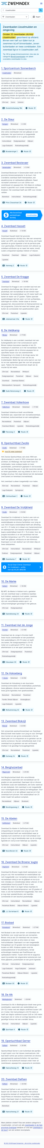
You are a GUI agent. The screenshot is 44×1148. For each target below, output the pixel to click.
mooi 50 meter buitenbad (13, 451)
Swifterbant (6, 823)
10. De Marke (8, 581)
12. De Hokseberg (11, 673)
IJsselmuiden (6, 73)
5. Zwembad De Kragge (15, 276)
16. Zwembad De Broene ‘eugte (19, 862)
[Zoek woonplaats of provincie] (41, 10)
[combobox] (20, 10)
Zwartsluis (5, 281)
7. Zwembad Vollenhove (15, 402)
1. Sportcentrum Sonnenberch (18, 68)
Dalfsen (4, 1045)
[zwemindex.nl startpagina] (15, 3)
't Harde (5, 678)
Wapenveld (6, 772)
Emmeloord (6, 927)
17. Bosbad (7, 922)
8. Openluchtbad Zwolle (15, 443)
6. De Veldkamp (10, 330)
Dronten (5, 630)
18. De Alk (7, 994)
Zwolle (4, 448)
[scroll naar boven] (40, 1142)
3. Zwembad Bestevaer (14, 162)
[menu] (41, 3)
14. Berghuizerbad (11, 767)
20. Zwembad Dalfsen (14, 1079)
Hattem (4, 586)
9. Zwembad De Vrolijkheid (17, 507)
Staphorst (5, 867)
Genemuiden (6, 167)
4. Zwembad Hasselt (13, 226)
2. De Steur (7, 119)
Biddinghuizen (7, 999)
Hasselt (4, 231)
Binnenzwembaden (18, 57)
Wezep (4, 335)
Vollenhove (6, 407)
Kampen (5, 124)
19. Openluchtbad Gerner (15, 1040)
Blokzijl (4, 726)
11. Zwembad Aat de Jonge (17, 625)
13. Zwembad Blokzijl (13, 721)
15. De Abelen (9, 818)
